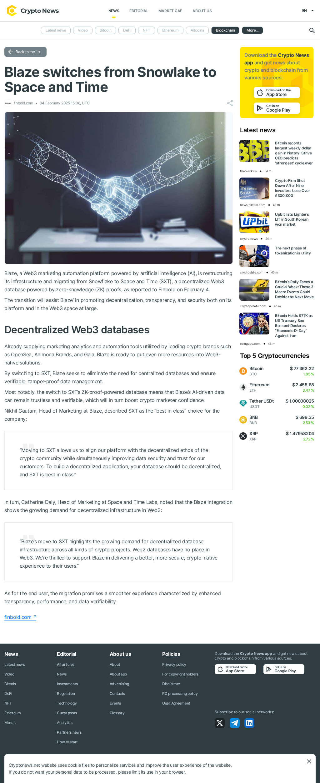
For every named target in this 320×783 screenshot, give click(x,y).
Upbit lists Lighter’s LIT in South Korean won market (292, 219)
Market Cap (170, 10)
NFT (146, 30)
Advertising (119, 683)
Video (83, 30)
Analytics (64, 722)
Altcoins (197, 30)
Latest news (56, 30)
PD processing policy (180, 693)
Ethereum (170, 30)
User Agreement (176, 703)
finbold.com (18, 617)
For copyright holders (180, 674)
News (113, 10)
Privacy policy (174, 664)
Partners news (69, 732)
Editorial (138, 10)
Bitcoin (105, 30)
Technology (67, 703)
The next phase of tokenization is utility (293, 250)
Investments (67, 683)
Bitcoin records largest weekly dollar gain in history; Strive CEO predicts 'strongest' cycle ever (294, 153)
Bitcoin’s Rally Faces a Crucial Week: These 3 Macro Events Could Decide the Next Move (294, 289)
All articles (65, 664)
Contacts (117, 693)
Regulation (66, 693)
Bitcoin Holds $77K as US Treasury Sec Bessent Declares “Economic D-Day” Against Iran (294, 325)
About (115, 664)
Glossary (117, 712)
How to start (67, 742)
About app (118, 674)
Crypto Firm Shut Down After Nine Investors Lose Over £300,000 (292, 188)
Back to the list (28, 51)
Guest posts (67, 712)
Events (115, 703)
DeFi (127, 30)
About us (202, 10)
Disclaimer (171, 683)
